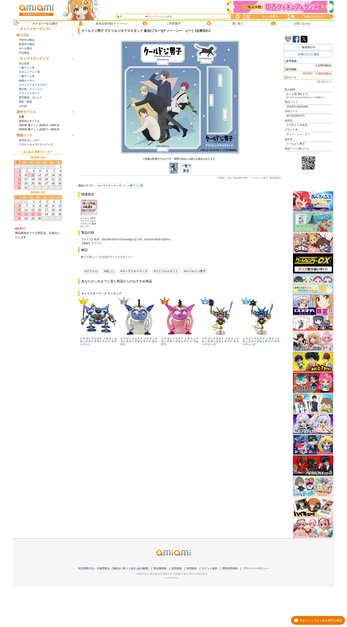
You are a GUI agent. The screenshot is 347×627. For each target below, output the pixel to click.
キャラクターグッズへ (36, 29)
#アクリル (91, 271)
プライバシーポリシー (256, 568)
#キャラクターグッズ (133, 271)
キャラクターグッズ (109, 185)
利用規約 (192, 568)
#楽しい (109, 271)
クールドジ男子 (296, 143)
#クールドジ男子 (195, 271)
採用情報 (176, 568)
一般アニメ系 (135, 185)
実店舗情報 (159, 568)
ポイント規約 (209, 568)
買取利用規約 (230, 568)
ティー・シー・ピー (298, 134)
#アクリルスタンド (166, 271)
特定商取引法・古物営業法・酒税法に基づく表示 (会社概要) (113, 568)
